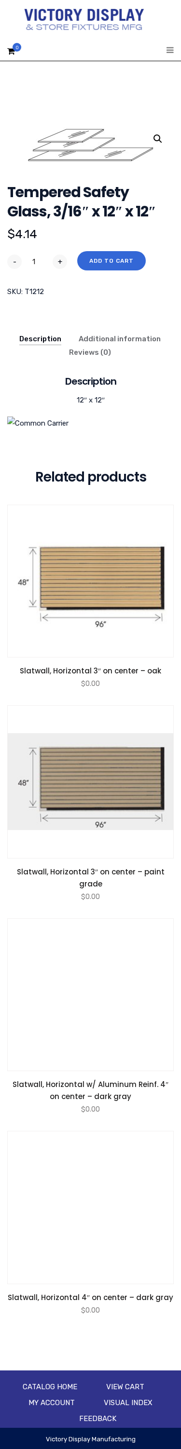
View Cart (125, 1386)
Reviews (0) (90, 352)
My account (51, 1402)
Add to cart (111, 260)
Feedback (97, 1418)
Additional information (120, 339)
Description (40, 339)
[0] (11, 54)
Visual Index (128, 1402)
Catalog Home (50, 1386)
